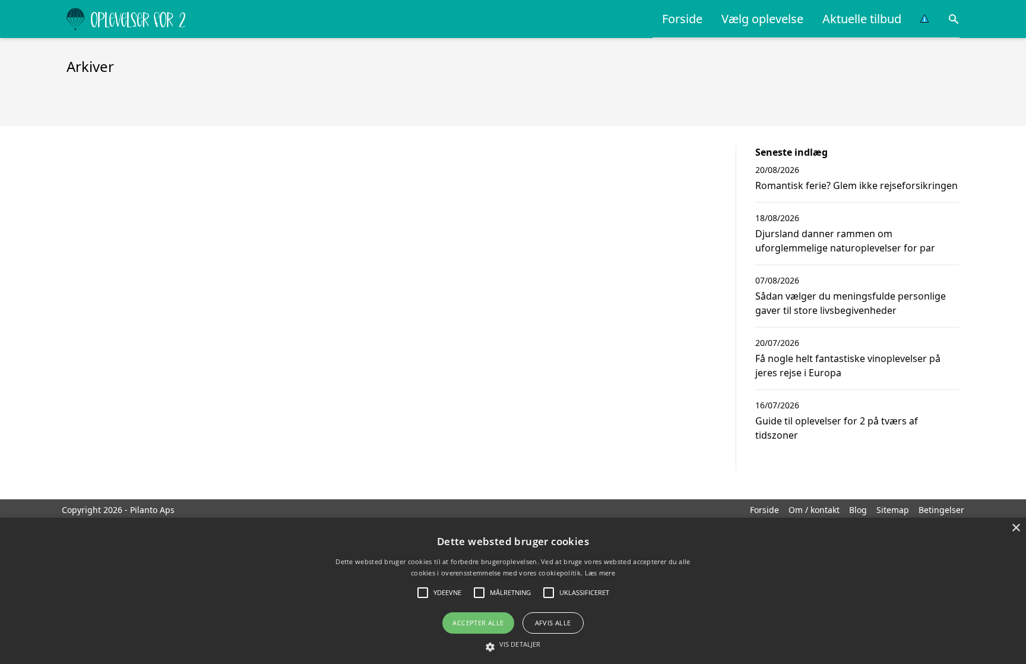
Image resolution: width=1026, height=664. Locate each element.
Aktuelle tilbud (861, 19)
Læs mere (600, 572)
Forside (682, 19)
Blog (858, 509)
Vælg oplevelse (762, 19)
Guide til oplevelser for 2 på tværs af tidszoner (836, 428)
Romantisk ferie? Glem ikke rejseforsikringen (856, 185)
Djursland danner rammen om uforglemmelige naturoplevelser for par (845, 240)
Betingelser (941, 509)
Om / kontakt (814, 509)
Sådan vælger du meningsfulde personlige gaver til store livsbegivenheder (850, 303)
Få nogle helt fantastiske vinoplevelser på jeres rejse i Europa (847, 365)
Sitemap (892, 509)
